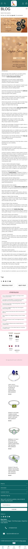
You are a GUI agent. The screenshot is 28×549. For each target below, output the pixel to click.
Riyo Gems (23, 541)
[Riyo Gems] (13, 3)
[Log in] (23, 3)
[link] (25, 547)
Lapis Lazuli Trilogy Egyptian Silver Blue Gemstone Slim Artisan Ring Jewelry (13, 388)
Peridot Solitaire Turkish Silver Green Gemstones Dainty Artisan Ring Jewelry (13, 415)
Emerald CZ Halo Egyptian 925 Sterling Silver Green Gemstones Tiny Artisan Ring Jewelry (13, 442)
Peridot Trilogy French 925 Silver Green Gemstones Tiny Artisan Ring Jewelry (13, 470)
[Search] (5, 3)
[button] (26, 3)
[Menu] (1, 3)
